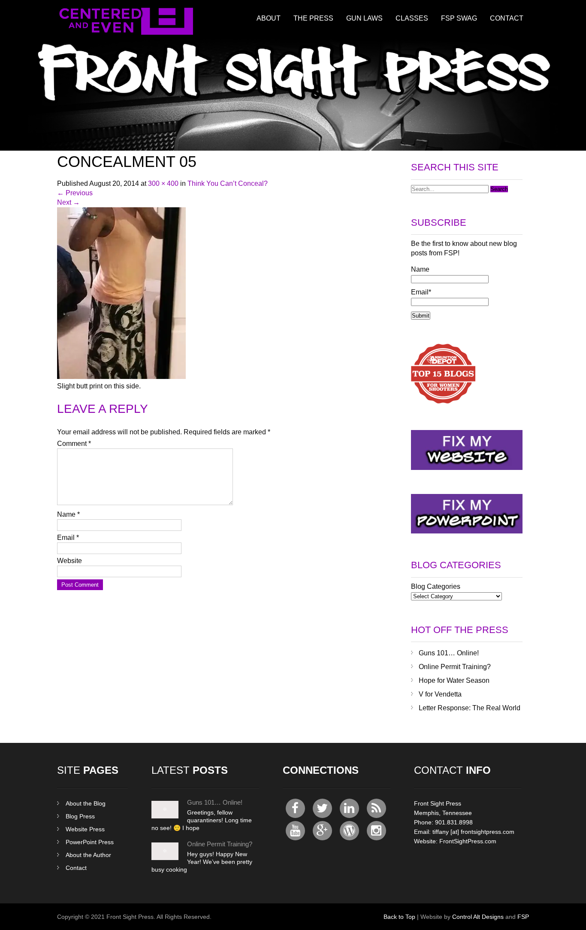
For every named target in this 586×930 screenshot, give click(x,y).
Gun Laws (364, 18)
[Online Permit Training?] (164, 857)
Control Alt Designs (478, 916)
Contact (506, 18)
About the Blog (86, 803)
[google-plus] (322, 830)
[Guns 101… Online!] (164, 816)
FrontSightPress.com (467, 841)
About (269, 18)
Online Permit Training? (455, 666)
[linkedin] (349, 808)
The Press (313, 18)
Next (68, 202)
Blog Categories (435, 586)
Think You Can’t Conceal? (227, 183)
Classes (412, 18)
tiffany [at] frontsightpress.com (473, 831)
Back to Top (399, 916)
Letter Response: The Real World (469, 708)
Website (69, 560)
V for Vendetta (440, 694)
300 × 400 (163, 183)
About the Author (88, 854)
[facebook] (295, 808)
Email (68, 537)
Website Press (85, 829)
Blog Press (80, 816)
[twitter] (322, 808)
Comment (74, 443)
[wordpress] (349, 830)
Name (68, 514)
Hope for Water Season (454, 680)
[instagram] (376, 830)
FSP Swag (459, 18)
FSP (523, 916)
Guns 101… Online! (449, 653)
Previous (75, 193)
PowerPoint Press (90, 842)
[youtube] (295, 830)
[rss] (376, 808)
